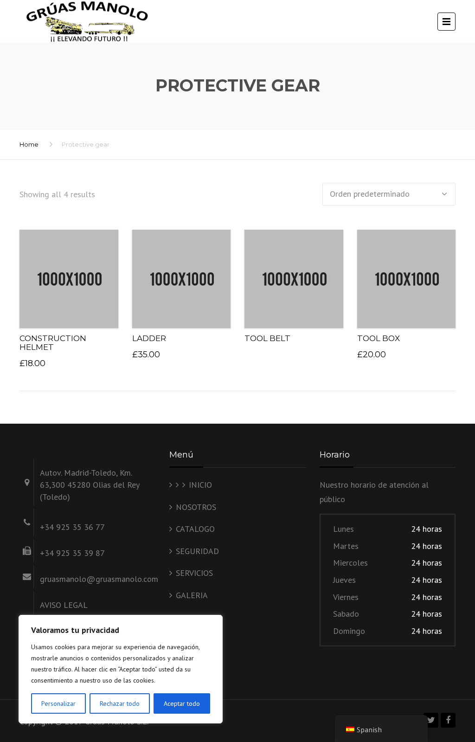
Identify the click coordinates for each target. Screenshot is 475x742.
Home (29, 144)
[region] (121, 669)
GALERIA (192, 595)
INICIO (200, 484)
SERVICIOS (194, 573)
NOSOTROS (196, 507)
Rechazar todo (120, 703)
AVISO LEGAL (64, 605)
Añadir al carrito (72, 276)
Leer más (293, 276)
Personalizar (58, 703)
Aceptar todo (182, 703)
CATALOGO (195, 528)
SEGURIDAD (197, 551)
